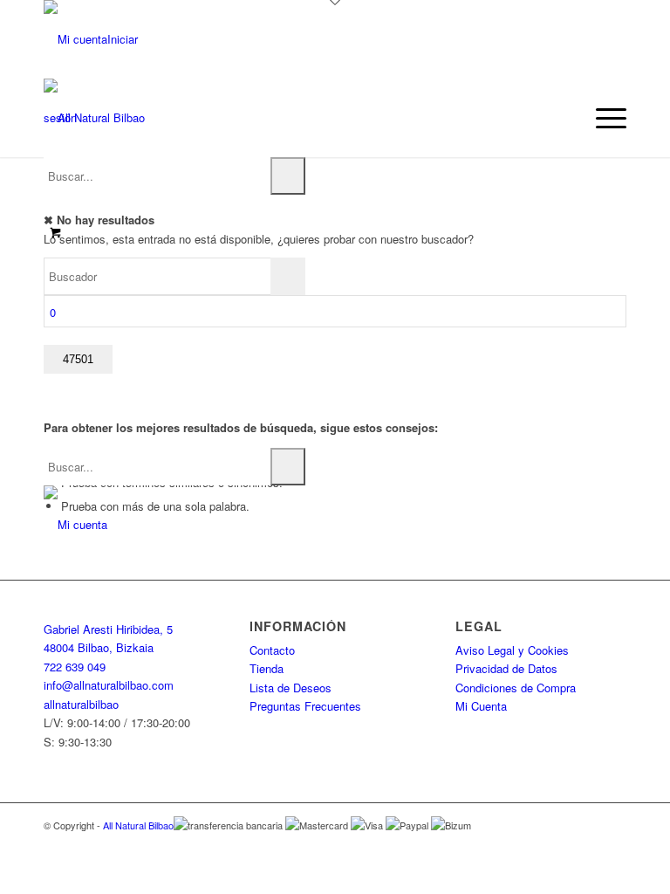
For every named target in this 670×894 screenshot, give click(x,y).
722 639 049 (75, 666)
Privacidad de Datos (506, 668)
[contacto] (75, 524)
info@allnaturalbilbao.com (109, 685)
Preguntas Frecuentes (305, 706)
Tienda (267, 668)
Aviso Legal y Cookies (512, 650)
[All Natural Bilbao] (94, 118)
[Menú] (602, 118)
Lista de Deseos (291, 687)
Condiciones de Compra (515, 687)
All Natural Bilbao (138, 825)
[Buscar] (287, 176)
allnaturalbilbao (81, 704)
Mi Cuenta (481, 706)
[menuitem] (602, 118)
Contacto (272, 650)
